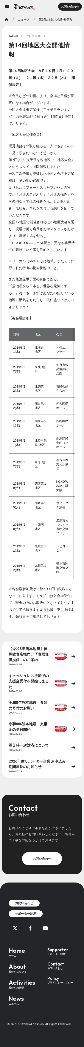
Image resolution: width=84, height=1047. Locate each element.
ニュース (24, 19)
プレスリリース (36, 36)
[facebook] (30, 928)
